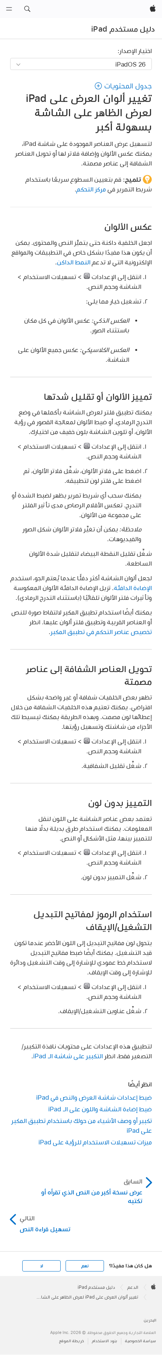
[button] (27, 9)
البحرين (150, 1320)
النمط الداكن (73, 262)
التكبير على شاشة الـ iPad (68, 1056)
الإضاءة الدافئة (133, 587)
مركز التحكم (91, 189)
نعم (85, 1266)
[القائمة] (9, 9)
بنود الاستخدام (104, 1341)
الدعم (132, 1287)
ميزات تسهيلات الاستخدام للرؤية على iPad (95, 1142)
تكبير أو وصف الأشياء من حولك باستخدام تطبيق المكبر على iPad (81, 1125)
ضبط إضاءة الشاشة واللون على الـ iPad (100, 1109)
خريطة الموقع (71, 1341)
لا (41, 1266)
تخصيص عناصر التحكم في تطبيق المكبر (101, 631)
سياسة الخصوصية (140, 1341)
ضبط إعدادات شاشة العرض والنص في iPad (94, 1097)
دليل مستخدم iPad (123, 29)
